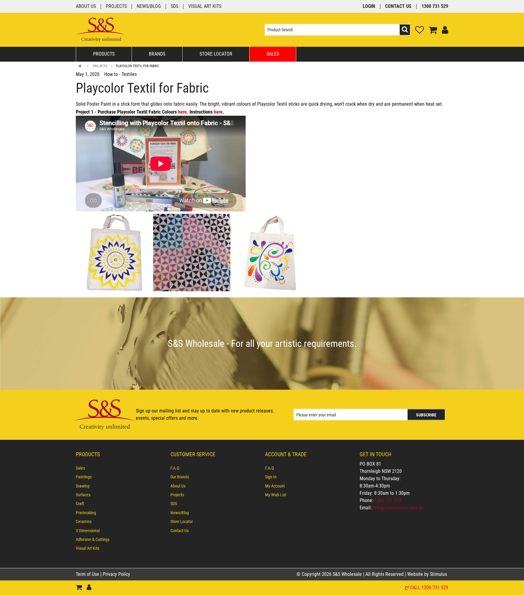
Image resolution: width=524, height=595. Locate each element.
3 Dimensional (88, 530)
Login (369, 6)
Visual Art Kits (204, 6)
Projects (116, 6)
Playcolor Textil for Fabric (137, 66)
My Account (275, 486)
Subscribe (426, 414)
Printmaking (86, 512)
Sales (273, 54)
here (182, 112)
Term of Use (88, 574)
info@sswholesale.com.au (398, 508)
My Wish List (275, 494)
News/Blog (149, 6)
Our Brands (179, 476)
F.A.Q (174, 468)
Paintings (84, 476)
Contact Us (398, 6)
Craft (80, 503)
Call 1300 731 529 (429, 587)
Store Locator (216, 54)
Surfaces (83, 494)
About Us (86, 6)
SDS (174, 6)
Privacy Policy (116, 574)
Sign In (271, 476)
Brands (157, 54)
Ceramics (84, 521)
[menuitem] (120, 468)
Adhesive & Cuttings (92, 539)
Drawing (82, 486)
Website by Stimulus (427, 574)
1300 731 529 (435, 6)
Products (104, 54)
